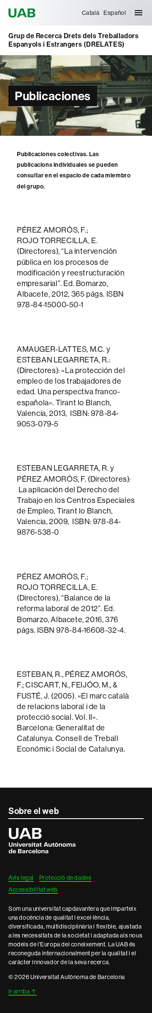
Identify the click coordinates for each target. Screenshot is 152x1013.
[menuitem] (91, 12)
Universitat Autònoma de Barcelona (23, 12)
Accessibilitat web (33, 889)
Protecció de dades (65, 877)
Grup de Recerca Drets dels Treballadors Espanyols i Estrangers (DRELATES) (73, 40)
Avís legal (21, 877)
